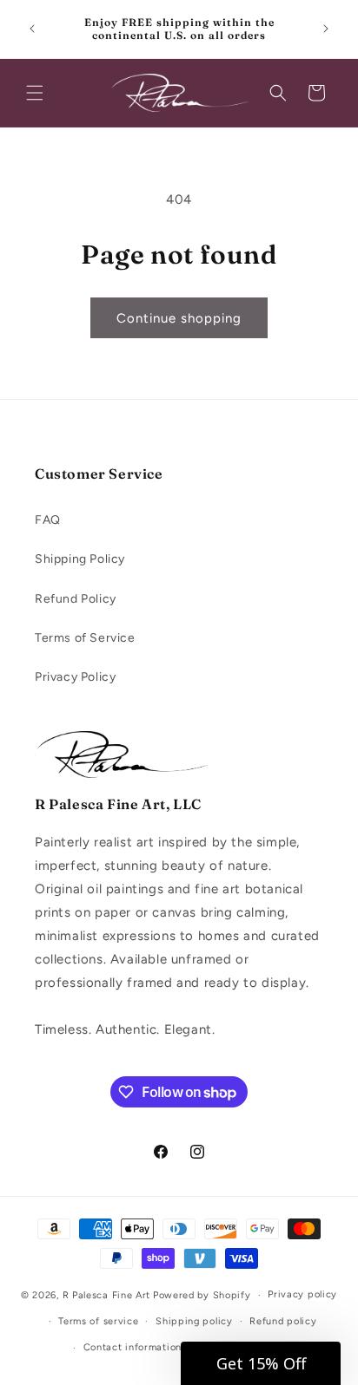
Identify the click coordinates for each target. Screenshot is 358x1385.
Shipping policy (194, 1321)
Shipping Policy (80, 559)
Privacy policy (302, 1294)
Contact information (132, 1347)
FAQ (48, 520)
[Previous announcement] (32, 29)
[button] (35, 93)
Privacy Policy (75, 677)
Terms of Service (85, 637)
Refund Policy (75, 598)
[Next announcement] (326, 29)
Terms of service (98, 1321)
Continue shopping (179, 318)
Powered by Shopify (202, 1295)
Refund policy (282, 1321)
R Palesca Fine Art (107, 1295)
